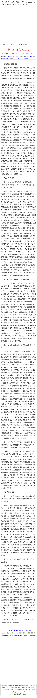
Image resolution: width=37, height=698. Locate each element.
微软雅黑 (3, 58)
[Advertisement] (18, 24)
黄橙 (9, 56)
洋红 (11, 56)
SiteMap (28, 694)
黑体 (34, 56)
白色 (22, 56)
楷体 (7, 58)
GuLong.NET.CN (30, 2)
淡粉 (14, 56)
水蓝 (17, 56)
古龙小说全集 (11, 44)
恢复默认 (26, 58)
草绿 (19, 56)
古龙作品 (21, 53)
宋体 (31, 56)
